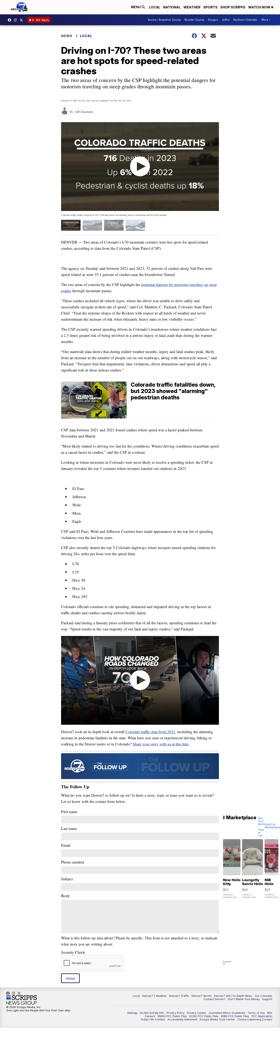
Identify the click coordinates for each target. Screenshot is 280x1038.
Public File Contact (153, 1019)
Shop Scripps (232, 7)
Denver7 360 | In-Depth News (233, 995)
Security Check (73, 952)
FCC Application (262, 1016)
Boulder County (194, 20)
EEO (269, 1012)
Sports (210, 7)
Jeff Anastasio (84, 111)
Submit (70, 978)
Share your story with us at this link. (161, 743)
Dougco (213, 20)
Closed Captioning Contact (254, 1019)
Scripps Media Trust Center (217, 1019)
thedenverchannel (16, 20)
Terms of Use (256, 1012)
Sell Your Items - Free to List (261, 827)
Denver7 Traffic (179, 995)
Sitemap (132, 1012)
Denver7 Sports (202, 995)
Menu (136, 7)
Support (267, 999)
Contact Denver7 (214, 999)
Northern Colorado (245, 20)
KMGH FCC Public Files (172, 1016)
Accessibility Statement (182, 1019)
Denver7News (10, 20)
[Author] (64, 112)
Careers (150, 1016)
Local (154, 7)
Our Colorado (263, 995)
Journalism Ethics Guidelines (226, 1012)
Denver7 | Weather (154, 995)
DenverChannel (22, 20)
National (172, 7)
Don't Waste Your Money (244, 999)
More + (266, 20)
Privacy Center (196, 1012)
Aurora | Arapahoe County (164, 20)
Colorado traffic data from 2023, (150, 731)
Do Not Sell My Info (152, 1012)
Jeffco (226, 20)
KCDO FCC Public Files (204, 1016)
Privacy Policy (175, 1012)
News (66, 36)
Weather (191, 7)
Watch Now (259, 7)
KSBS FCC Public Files (235, 1016)
